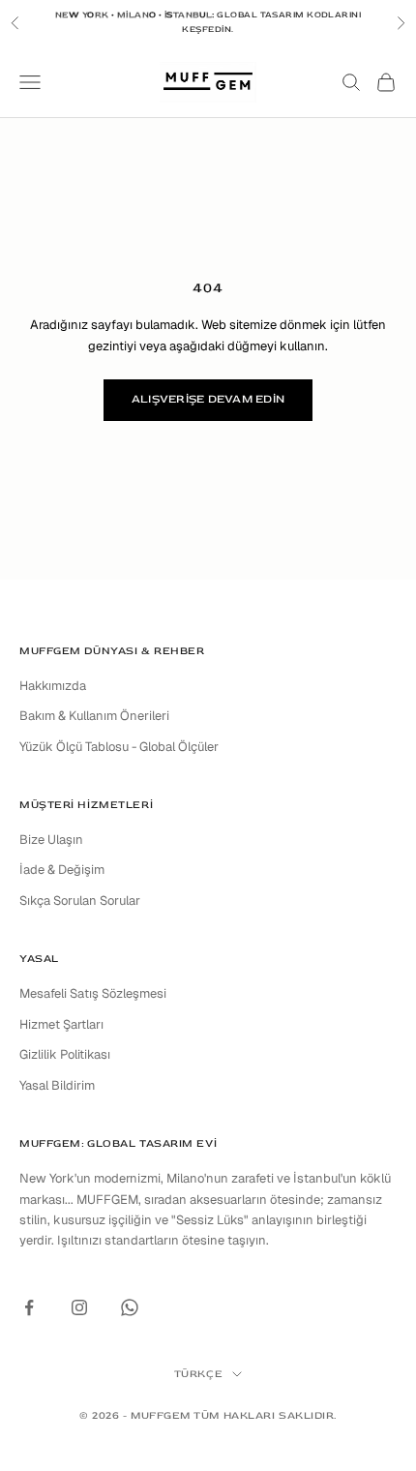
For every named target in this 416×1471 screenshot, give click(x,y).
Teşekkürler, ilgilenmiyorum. (208, 954)
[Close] (23, 23)
